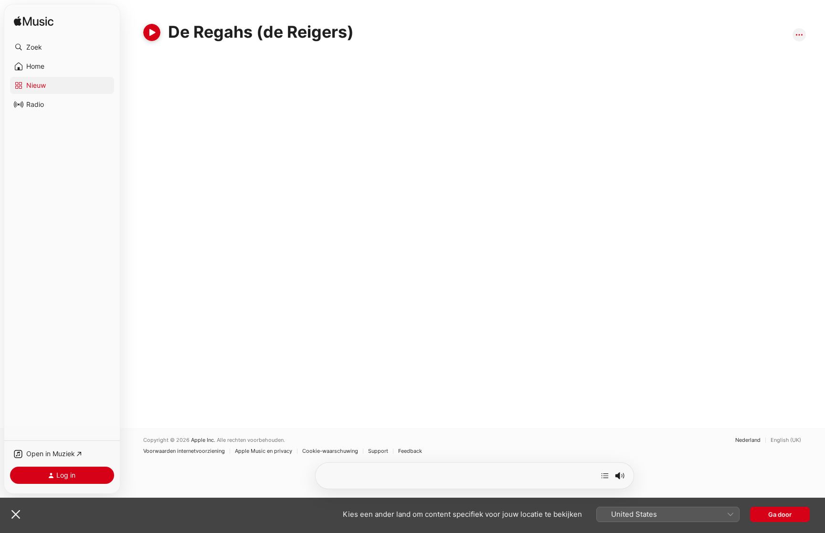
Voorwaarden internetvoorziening (184, 451)
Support (378, 451)
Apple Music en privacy (263, 451)
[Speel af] (151, 32)
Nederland (748, 440)
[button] (62, 47)
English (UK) (786, 440)
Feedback (410, 451)
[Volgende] (605, 475)
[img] (33, 21)
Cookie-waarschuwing (330, 451)
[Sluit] (15, 514)
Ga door (780, 514)
